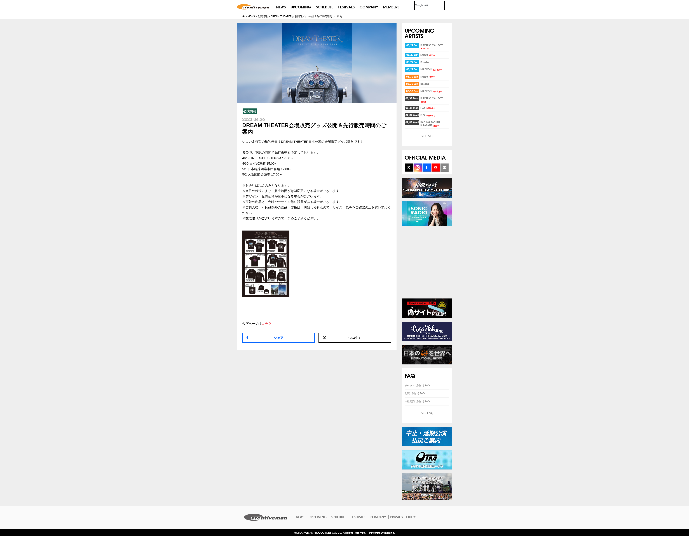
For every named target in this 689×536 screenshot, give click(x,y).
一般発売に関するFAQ (417, 401)
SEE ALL (427, 136)
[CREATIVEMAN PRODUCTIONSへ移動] (243, 16)
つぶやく (354, 338)
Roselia (424, 62)
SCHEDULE (324, 7)
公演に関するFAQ (415, 393)
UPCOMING (301, 7)
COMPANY (369, 7)
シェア (278, 338)
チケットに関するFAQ (417, 385)
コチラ (266, 323)
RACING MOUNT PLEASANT (430, 123)
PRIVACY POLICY (403, 516)
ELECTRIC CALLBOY (431, 46)
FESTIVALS (346, 7)
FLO (427, 108)
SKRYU (427, 55)
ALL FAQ (427, 413)
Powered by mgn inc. (382, 532)
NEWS (281, 7)
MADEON (431, 69)
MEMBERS (391, 7)
